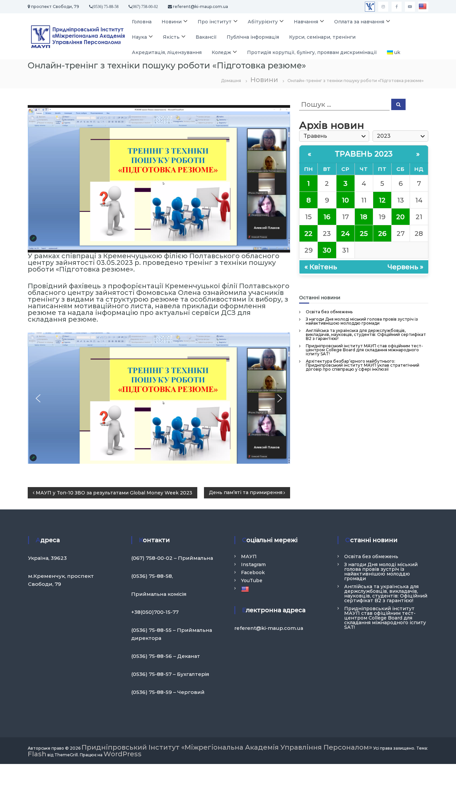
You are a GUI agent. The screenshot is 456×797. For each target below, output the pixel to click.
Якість (171, 37)
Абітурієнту (263, 22)
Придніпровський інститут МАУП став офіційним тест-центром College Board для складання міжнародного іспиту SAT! (364, 349)
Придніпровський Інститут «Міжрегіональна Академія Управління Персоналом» (226, 747)
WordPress (122, 754)
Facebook (253, 572)
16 (326, 217)
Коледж (221, 52)
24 (345, 234)
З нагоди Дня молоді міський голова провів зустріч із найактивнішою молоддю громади (362, 321)
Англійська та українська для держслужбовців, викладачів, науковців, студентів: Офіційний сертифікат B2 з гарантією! (366, 334)
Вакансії (206, 37)
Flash (37, 754)
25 (364, 234)
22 (308, 234)
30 (327, 250)
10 (345, 200)
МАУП (249, 556)
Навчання (306, 22)
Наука (139, 37)
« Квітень (320, 267)
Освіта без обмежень (329, 311)
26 (382, 234)
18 (363, 217)
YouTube (251, 580)
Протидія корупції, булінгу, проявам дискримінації (312, 52)
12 (382, 200)
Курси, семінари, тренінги (322, 37)
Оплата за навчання (359, 22)
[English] (423, 7)
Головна (142, 22)
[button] (38, 398)
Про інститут (215, 22)
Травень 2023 (364, 153)
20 (400, 217)
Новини (172, 22)
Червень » (405, 267)
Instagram (253, 564)
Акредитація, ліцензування (167, 52)
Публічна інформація (253, 37)
